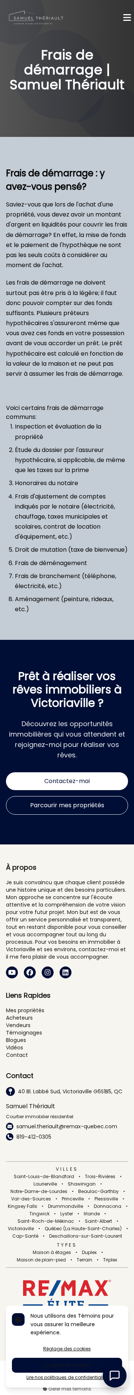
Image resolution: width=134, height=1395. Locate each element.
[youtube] (12, 972)
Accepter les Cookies (67, 1365)
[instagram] (48, 972)
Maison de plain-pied (41, 1260)
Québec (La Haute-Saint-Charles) (83, 1229)
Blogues (16, 1040)
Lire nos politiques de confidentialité (67, 1377)
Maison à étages (52, 1253)
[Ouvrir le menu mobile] (127, 17)
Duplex (89, 1253)
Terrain (84, 1260)
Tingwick (39, 1214)
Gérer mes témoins (69, 1389)
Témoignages (24, 1032)
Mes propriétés (25, 1010)
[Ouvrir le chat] (115, 1376)
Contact (17, 1055)
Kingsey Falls (22, 1206)
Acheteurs (19, 1018)
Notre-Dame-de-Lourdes (38, 1191)
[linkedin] (65, 972)
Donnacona (107, 1206)
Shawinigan (82, 1184)
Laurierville (45, 1184)
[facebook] (30, 972)
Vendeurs (18, 1025)
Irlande (92, 1214)
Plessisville (106, 1199)
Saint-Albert (98, 1221)
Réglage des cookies (67, 1349)
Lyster (66, 1214)
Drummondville (65, 1206)
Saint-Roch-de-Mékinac (45, 1221)
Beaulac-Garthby (98, 1191)
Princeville (73, 1199)
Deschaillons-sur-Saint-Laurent (85, 1236)
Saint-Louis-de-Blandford (44, 1177)
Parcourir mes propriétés (67, 805)
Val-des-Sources (31, 1199)
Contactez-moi (67, 781)
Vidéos (14, 1047)
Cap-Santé (25, 1236)
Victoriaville (21, 1229)
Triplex (110, 1260)
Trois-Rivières (100, 1177)
